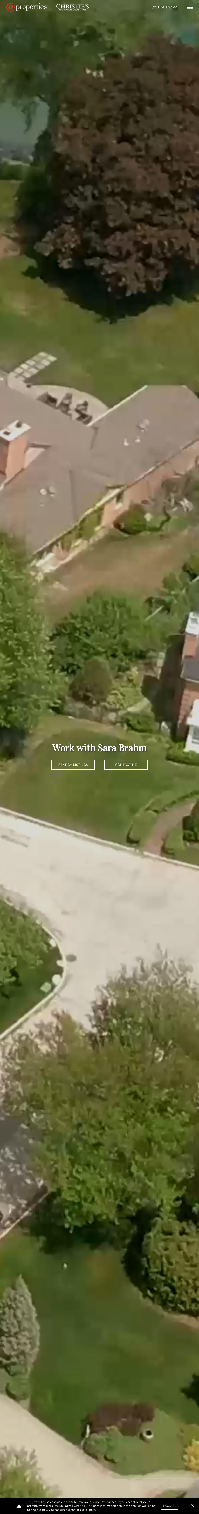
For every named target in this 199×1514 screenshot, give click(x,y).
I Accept (169, 1505)
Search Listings (73, 764)
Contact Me (126, 764)
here (92, 1509)
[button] (192, 1505)
